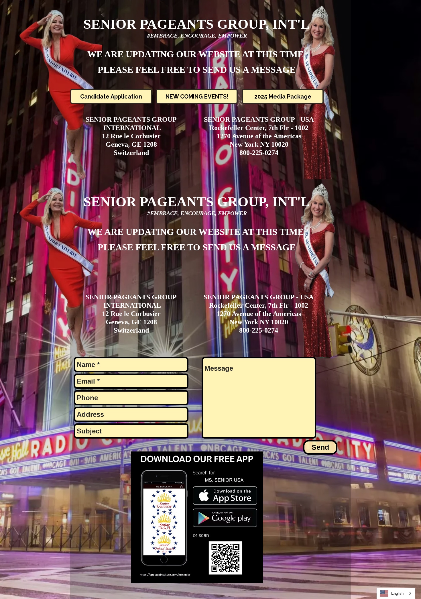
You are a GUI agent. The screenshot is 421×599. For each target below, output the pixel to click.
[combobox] (396, 593)
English (397, 593)
